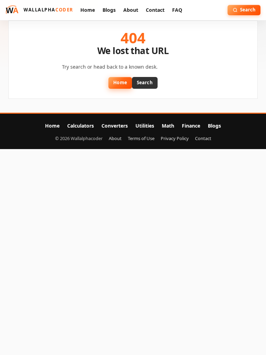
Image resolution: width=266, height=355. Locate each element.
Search (145, 82)
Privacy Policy (175, 138)
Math (168, 125)
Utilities (144, 125)
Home (87, 10)
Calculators (80, 125)
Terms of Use (141, 138)
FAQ (177, 10)
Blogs (109, 10)
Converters (114, 125)
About (130, 10)
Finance (191, 125)
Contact (155, 10)
